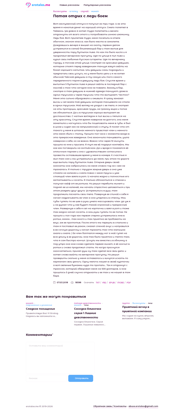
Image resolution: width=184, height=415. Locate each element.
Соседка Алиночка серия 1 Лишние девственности (87, 313)
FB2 (104, 283)
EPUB (112, 283)
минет (95, 11)
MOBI (120, 283)
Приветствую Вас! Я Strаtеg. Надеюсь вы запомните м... (42, 314)
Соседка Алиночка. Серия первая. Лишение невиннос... (89, 323)
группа (126, 303)
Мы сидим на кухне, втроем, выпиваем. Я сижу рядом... (138, 317)
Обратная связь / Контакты (109, 406)
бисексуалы (60, 11)
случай (85, 11)
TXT (98, 283)
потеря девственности (87, 303)
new (86, 305)
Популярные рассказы (97, 5)
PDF (129, 283)
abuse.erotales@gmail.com (143, 406)
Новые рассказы (69, 5)
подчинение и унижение (39, 305)
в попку (74, 11)
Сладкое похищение (40, 308)
